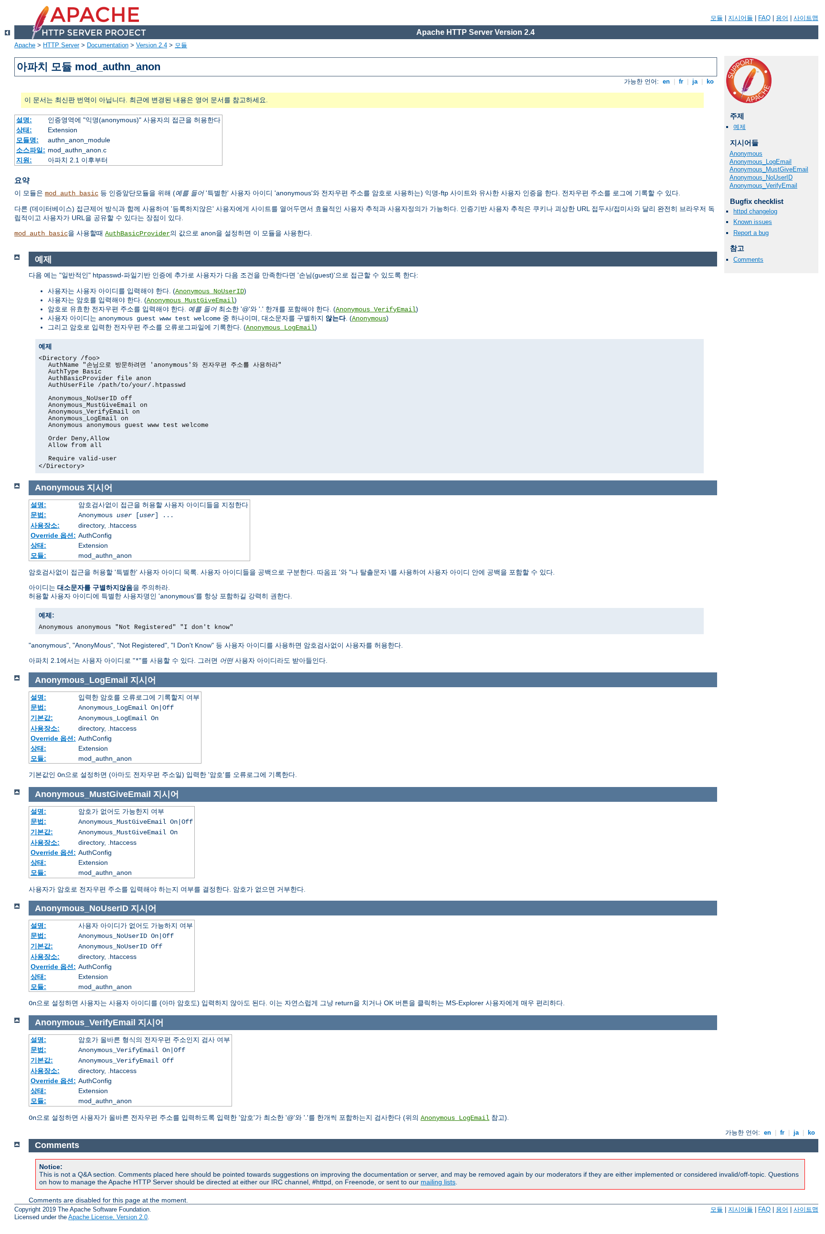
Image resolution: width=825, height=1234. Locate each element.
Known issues (752, 221)
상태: (24, 130)
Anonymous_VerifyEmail (763, 185)
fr (681, 81)
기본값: (42, 718)
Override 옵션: (53, 535)
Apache (24, 45)
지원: (24, 160)
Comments (748, 259)
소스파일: (30, 150)
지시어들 (740, 17)
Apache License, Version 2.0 (108, 1217)
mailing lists (438, 1182)
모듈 (716, 17)
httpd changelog (755, 211)
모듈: (38, 555)
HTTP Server (61, 45)
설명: (24, 120)
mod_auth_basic (71, 193)
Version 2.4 (151, 45)
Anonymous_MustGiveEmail (769, 169)
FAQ (764, 17)
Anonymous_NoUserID (761, 177)
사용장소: (45, 525)
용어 (782, 17)
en (666, 81)
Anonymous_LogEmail (761, 161)
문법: (38, 515)
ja (694, 81)
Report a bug (751, 232)
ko (710, 81)
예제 (739, 126)
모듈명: (27, 140)
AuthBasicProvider (137, 233)
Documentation (107, 45)
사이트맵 (805, 17)
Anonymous (746, 153)
